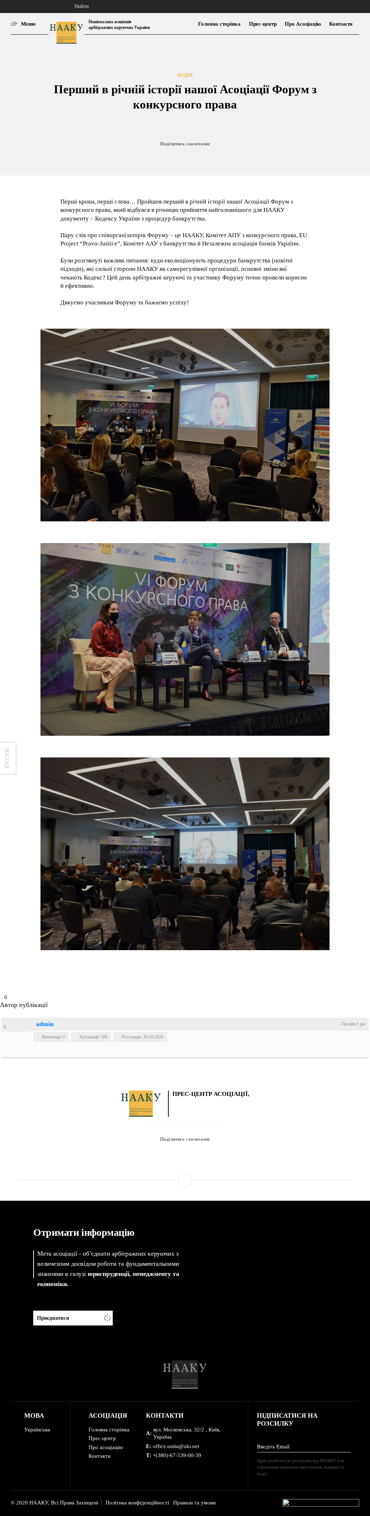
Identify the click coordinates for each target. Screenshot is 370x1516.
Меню (28, 24)
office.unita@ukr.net (176, 1446)
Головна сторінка (109, 1429)
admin (45, 1024)
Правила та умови (194, 1503)
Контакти (100, 1456)
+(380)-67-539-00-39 (177, 1455)
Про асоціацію (106, 1447)
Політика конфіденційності (137, 1503)
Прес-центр (102, 1438)
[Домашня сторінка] (46, 6)
